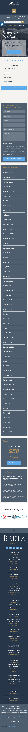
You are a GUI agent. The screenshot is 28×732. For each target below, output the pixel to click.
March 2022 (7, 333)
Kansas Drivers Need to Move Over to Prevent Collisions (13, 496)
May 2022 (6, 323)
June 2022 (6, 319)
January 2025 (7, 172)
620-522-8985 (14, 632)
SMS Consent (8, 143)
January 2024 (7, 229)
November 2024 (8, 182)
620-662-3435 (19, 18)
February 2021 (8, 375)
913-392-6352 (14, 648)
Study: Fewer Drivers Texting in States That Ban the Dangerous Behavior (12, 478)
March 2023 (7, 276)
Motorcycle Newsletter (11, 25)
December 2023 (8, 234)
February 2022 (8, 337)
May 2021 (6, 361)
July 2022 (6, 314)
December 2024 (8, 177)
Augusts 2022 (7, 309)
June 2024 (6, 205)
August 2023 (7, 253)
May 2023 (6, 267)
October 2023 (7, 243)
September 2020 (8, 399)
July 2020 (6, 408)
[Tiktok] (14, 548)
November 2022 (8, 295)
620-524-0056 (14, 677)
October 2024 (7, 187)
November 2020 (8, 389)
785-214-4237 (14, 570)
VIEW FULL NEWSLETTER (14, 88)
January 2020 (7, 432)
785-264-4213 (14, 602)
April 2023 (6, 271)
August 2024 (7, 196)
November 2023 (8, 238)
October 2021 (7, 352)
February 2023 (8, 281)
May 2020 (6, 418)
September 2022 (8, 304)
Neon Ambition (12, 726)
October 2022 (7, 300)
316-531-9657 (14, 617)
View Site (14, 563)
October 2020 (7, 394)
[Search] (22, 22)
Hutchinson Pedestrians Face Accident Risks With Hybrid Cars (12, 490)
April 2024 (6, 215)
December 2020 (8, 385)
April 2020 (6, 422)
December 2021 (8, 347)
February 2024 (8, 224)
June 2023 (6, 262)
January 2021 (7, 380)
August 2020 (7, 403)
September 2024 (8, 191)
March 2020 (7, 427)
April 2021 (6, 366)
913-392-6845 (14, 694)
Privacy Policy (10, 154)
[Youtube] (21, 548)
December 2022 (8, 290)
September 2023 (8, 248)
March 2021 (7, 370)
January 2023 (7, 286)
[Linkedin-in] (17, 548)
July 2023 (6, 257)
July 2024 (6, 201)
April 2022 (6, 328)
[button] (14, 11)
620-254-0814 (14, 586)
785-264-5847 (14, 662)
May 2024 (6, 210)
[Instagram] (10, 548)
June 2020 (6, 413)
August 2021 (7, 356)
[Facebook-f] (7, 548)
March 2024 (7, 220)
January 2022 (7, 342)
